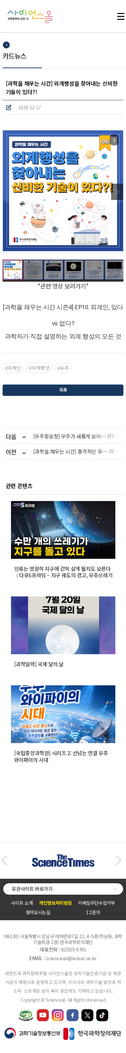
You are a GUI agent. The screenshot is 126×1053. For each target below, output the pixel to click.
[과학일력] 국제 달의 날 (39, 664)
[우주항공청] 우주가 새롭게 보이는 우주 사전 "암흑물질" (70, 436)
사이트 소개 (22, 903)
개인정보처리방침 (55, 903)
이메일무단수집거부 (96, 903)
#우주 (63, 367)
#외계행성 (39, 367)
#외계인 (13, 367)
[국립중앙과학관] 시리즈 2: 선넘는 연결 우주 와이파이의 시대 (61, 756)
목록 (63, 389)
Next (117, 192)
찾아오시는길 (38, 912)
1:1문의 (93, 912)
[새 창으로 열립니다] (43, 1012)
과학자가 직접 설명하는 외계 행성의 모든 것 (63, 336)
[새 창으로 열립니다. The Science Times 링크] (63, 858)
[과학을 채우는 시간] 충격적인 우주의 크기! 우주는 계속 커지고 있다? (71, 451)
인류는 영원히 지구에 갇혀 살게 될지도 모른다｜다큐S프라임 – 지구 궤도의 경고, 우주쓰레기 (63, 572)
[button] (4, 860)
